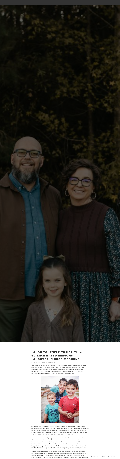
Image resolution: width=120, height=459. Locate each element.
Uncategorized (51, 362)
